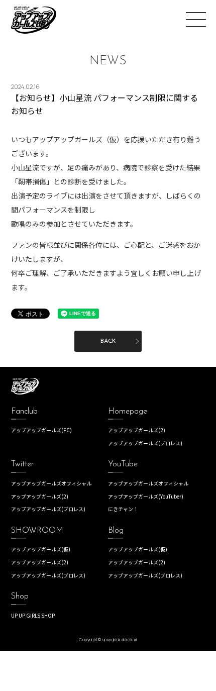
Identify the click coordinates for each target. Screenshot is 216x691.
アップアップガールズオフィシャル (51, 483)
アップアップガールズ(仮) (40, 549)
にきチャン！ (123, 509)
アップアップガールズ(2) (136, 430)
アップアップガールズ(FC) (41, 430)
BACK (108, 341)
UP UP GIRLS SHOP (33, 615)
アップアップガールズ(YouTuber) (145, 496)
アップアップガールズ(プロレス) (145, 443)
